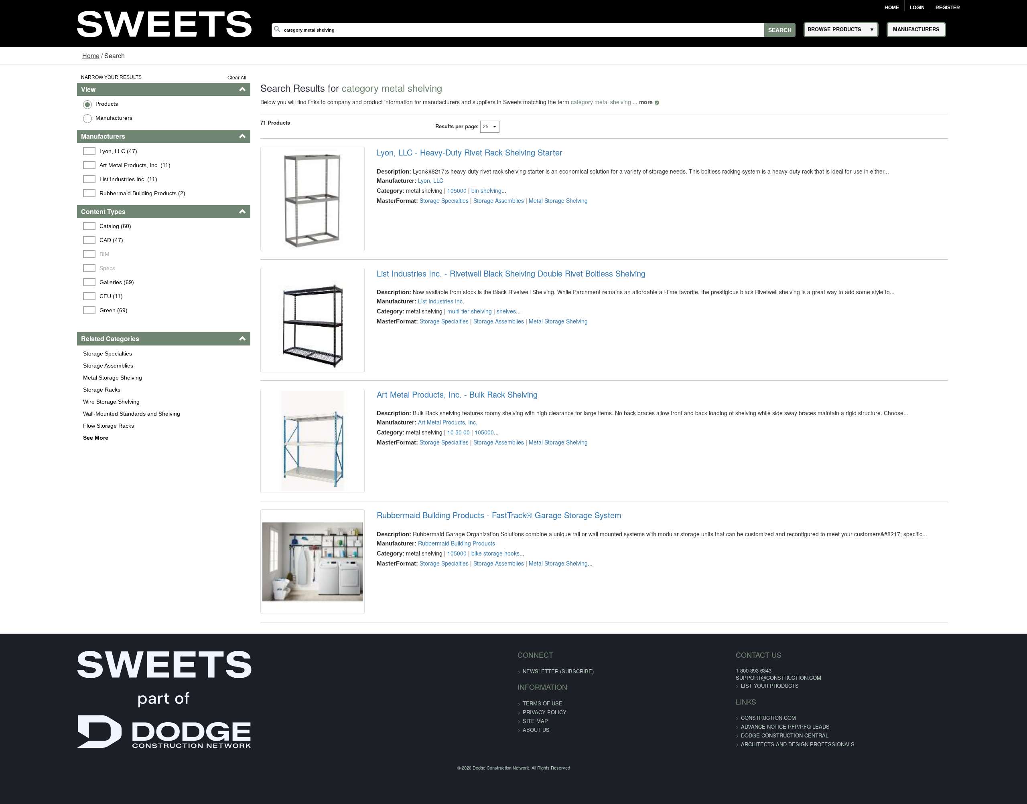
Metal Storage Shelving (45, 377)
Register (948, 7)
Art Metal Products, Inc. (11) (70, 165)
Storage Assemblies (41, 365)
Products (40, 104)
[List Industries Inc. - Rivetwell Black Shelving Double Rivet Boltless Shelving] (281, 346)
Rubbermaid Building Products (434, 596)
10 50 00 (436, 468)
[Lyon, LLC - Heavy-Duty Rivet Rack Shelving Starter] (281, 208)
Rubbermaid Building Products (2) (77, 193)
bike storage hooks (473, 606)
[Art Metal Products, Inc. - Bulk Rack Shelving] (281, 485)
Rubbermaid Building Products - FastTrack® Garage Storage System (476, 568)
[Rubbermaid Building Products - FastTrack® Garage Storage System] (281, 624)
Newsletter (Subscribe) (558, 742)
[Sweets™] (164, 23)
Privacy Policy (544, 783)
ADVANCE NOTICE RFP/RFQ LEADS (669, 798)
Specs (42, 268)
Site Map (535, 792)
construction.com (652, 789)
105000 (434, 190)
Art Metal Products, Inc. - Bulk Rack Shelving (434, 430)
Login (917, 7)
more (605, 102)
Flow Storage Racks (41, 425)
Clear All (196, 77)
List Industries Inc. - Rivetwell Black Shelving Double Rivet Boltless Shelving (488, 291)
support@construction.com (663, 749)
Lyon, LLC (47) (53, 151)
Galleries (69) (52, 282)
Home (892, 7)
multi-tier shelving (447, 329)
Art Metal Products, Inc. (425, 458)
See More (29, 437)
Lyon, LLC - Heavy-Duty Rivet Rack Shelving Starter (447, 152)
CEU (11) (46, 296)
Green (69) (49, 310)
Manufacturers (47, 118)
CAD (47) (46, 240)
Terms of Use (542, 774)
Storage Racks (35, 389)
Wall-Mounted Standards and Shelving (65, 413)
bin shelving (464, 190)
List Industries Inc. (419, 319)
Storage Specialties (40, 353)
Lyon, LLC (408, 180)
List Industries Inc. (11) (63, 179)
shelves (483, 329)
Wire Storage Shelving (44, 401)
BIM (40, 254)
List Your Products (654, 757)
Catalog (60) (50, 226)
